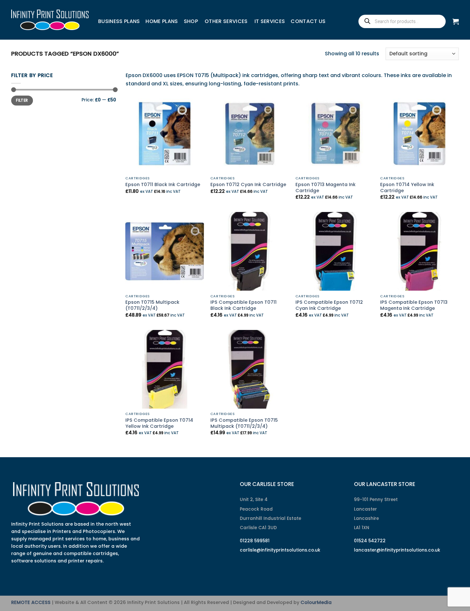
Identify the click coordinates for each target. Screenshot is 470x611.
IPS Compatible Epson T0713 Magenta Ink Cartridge (414, 305)
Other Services (226, 21)
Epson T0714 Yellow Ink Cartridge (407, 187)
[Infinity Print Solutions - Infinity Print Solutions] (50, 20)
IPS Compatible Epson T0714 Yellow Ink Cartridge (159, 423)
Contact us (308, 21)
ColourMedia (316, 602)
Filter (22, 100)
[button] (455, 21)
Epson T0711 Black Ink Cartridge (162, 185)
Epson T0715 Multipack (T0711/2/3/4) (152, 305)
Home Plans (161, 21)
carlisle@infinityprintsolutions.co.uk (280, 550)
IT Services (270, 21)
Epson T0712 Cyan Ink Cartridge (248, 185)
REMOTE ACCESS (31, 602)
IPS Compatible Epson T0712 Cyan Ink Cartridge (329, 305)
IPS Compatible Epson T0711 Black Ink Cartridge (243, 305)
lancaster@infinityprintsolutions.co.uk (397, 550)
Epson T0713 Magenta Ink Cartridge (325, 187)
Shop (191, 21)
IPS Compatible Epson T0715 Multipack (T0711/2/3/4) (244, 423)
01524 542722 (370, 541)
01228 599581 (255, 541)
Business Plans (119, 21)
